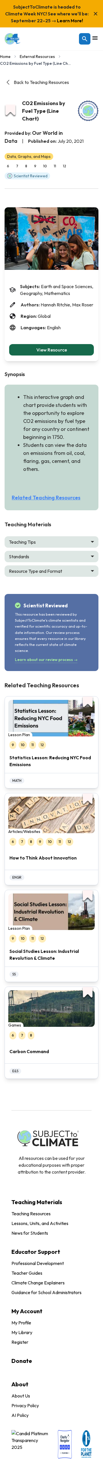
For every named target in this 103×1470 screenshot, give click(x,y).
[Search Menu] (84, 39)
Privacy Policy (25, 1405)
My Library (21, 1332)
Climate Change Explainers (38, 1283)
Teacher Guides (26, 1273)
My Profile (21, 1323)
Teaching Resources (31, 1213)
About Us (20, 1396)
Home (5, 56)
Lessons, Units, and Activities (39, 1223)
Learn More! (69, 20)
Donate (21, 1360)
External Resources (37, 56)
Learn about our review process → (46, 659)
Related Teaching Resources (46, 497)
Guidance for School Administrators (46, 1292)
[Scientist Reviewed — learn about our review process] (88, 111)
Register (19, 1342)
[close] (95, 14)
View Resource (51, 350)
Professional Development (37, 1263)
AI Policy (20, 1415)
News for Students (29, 1233)
